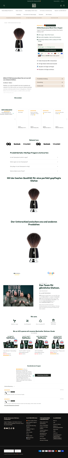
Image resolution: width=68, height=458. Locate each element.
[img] (7, 111)
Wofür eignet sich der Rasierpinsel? (19, 162)
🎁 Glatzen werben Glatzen (31, 420)
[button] (40, 25)
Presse (27, 433)
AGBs (54, 431)
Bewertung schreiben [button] (43, 375)
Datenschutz (55, 429)
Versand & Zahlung (57, 424)
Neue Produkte (43, 438)
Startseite (5, 22)
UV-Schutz (42, 436)
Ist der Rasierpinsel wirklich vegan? (19, 157)
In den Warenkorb (50, 50)
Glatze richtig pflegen (44, 425)
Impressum (55, 433)
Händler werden (29, 435)
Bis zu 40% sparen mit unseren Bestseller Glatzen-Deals (34, 331)
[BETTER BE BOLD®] (34, 5)
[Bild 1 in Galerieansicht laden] (19, 39)
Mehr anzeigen (18, 97)
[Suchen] (4, 5)
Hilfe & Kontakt (29, 432)
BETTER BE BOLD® (9, 454)
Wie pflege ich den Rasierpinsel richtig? (20, 166)
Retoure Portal (56, 436)
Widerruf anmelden (57, 438)
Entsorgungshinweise (57, 434)
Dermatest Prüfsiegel (44, 440)
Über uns (55, 420)
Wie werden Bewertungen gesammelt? (11, 405)
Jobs (54, 422)
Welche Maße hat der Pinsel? (17, 171)
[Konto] (61, 5)
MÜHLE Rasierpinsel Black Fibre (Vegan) (14, 22)
